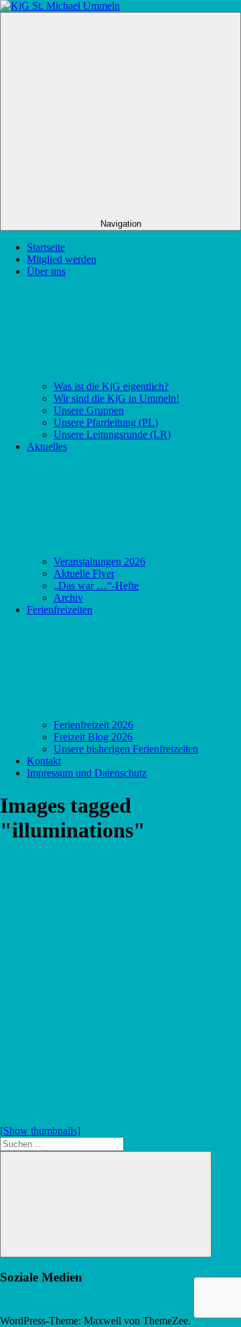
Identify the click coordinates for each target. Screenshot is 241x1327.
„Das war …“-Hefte (96, 585)
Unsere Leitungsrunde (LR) (112, 434)
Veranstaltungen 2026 (99, 561)
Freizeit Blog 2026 (93, 736)
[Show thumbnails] (40, 1130)
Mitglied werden (61, 259)
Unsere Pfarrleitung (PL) (106, 422)
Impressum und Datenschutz (87, 773)
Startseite (46, 247)
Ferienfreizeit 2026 (93, 724)
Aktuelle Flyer (84, 573)
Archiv (68, 597)
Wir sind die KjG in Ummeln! (116, 398)
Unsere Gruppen (89, 410)
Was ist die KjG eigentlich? (111, 386)
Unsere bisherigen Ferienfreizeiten (126, 748)
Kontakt (44, 761)
